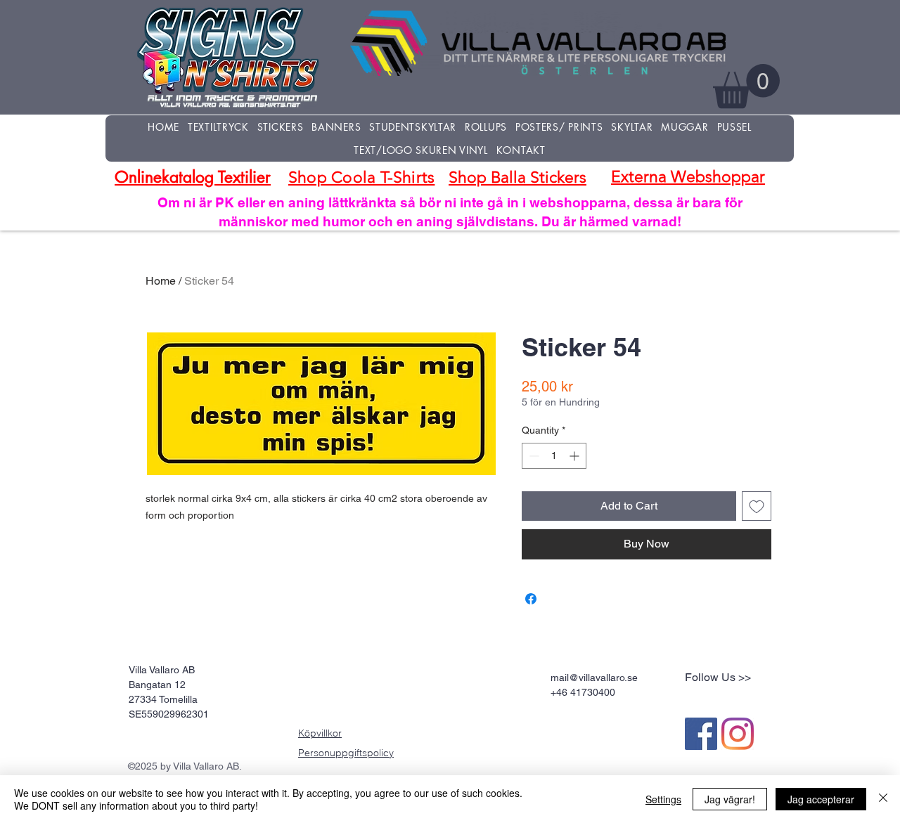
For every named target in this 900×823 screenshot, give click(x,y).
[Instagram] (737, 734)
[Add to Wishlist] (756, 506)
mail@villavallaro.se (594, 677)
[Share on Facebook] (530, 598)
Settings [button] (663, 799)
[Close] (883, 799)
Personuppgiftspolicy (346, 752)
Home (161, 280)
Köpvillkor (320, 733)
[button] (746, 86)
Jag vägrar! (730, 799)
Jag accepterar (821, 799)
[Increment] (575, 455)
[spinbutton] (554, 455)
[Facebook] (701, 734)
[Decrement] (532, 455)
